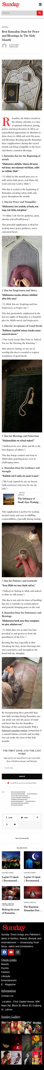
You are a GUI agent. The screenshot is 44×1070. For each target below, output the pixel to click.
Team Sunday (15, 45)
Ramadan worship (17, 805)
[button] (40, 4)
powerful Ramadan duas (19, 799)
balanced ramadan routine (15, 730)
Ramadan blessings (17, 801)
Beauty (5, 964)
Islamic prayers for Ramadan (20, 797)
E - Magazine (8, 984)
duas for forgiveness (18, 793)
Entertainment (8, 980)
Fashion (5, 972)
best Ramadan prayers (18, 792)
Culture (5, 873)
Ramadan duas (30, 801)
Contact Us (7, 995)
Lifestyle (5, 27)
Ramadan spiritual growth (20, 803)
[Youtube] (11, 952)
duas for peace (32, 793)
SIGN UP (22, 776)
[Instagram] (18, 952)
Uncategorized (8, 905)
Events (11, 873)
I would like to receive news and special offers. (23, 783)
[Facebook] (4, 952)
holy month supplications (19, 795)
